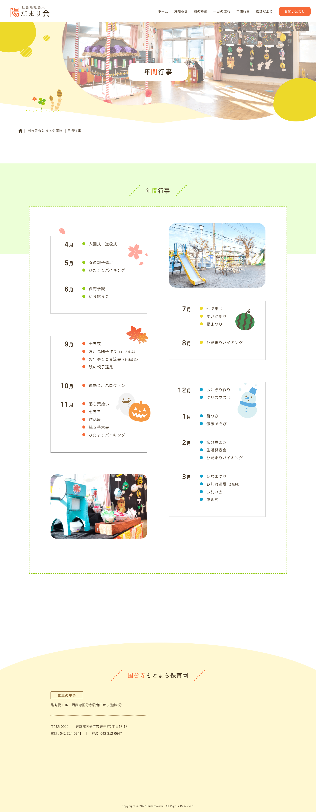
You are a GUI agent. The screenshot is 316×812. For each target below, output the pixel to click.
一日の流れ (221, 11)
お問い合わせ (294, 11)
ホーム (163, 11)
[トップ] (20, 131)
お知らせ (181, 11)
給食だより (264, 11)
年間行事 (243, 11)
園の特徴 (200, 11)
